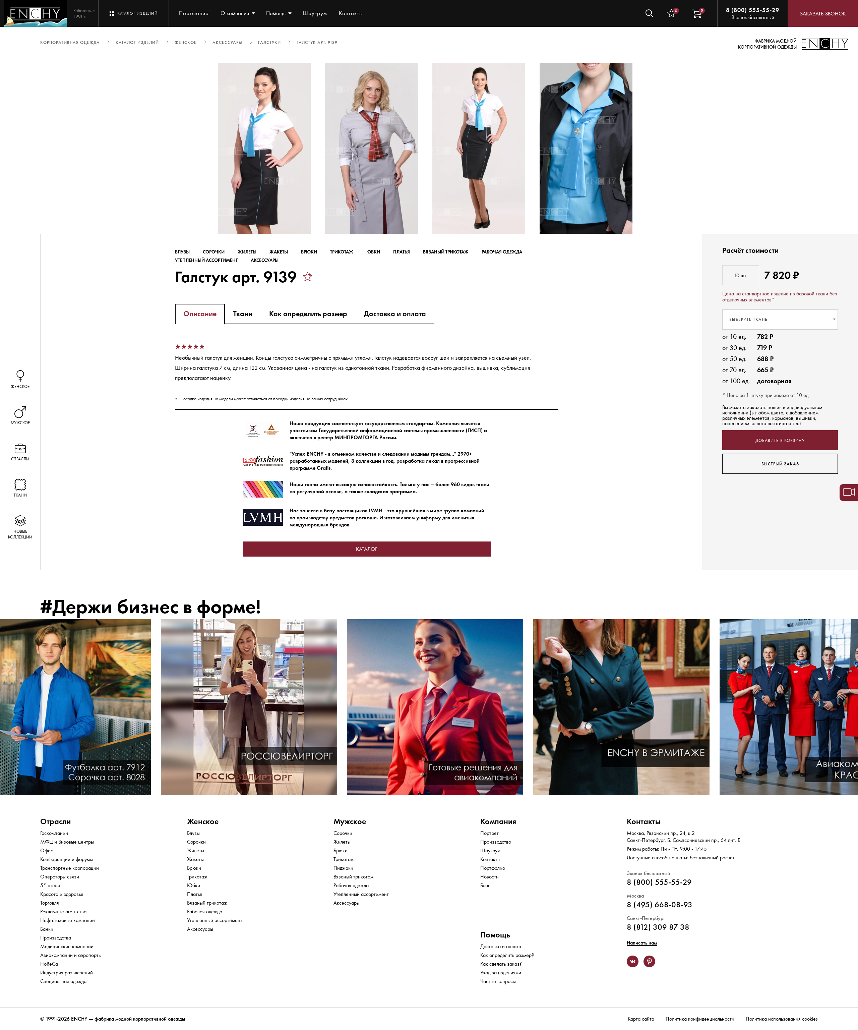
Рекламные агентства (63, 911)
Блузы (182, 252)
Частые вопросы (498, 981)
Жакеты (278, 252)
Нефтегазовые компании (67, 920)
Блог (485, 885)
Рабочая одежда (502, 252)
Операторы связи (59, 876)
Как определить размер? (507, 955)
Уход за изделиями (500, 972)
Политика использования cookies (782, 1018)
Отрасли (55, 821)
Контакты (351, 13)
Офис (46, 850)
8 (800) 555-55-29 (752, 10)
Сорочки (214, 252)
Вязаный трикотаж (446, 252)
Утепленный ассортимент (206, 260)
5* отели (50, 885)
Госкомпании (54, 833)
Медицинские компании (67, 946)
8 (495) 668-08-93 (659, 904)
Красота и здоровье (61, 894)
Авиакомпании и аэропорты (71, 955)
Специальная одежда (63, 981)
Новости (489, 876)
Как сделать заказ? (501, 963)
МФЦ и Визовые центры (67, 841)
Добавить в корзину (780, 440)
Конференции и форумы (66, 859)
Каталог (366, 549)
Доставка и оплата (500, 946)
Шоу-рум (315, 13)
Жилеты (247, 252)
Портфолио (194, 13)
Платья (401, 252)
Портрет (489, 833)
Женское (203, 821)
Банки (46, 928)
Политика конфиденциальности (700, 1018)
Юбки (373, 252)
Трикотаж (341, 252)
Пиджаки (343, 867)
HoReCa (49, 963)
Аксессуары (265, 260)
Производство (495, 841)
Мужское (349, 821)
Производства (55, 937)
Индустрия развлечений (66, 972)
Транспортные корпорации (69, 867)
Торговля (49, 902)
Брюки (309, 252)
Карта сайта (641, 1018)
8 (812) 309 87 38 (658, 927)
